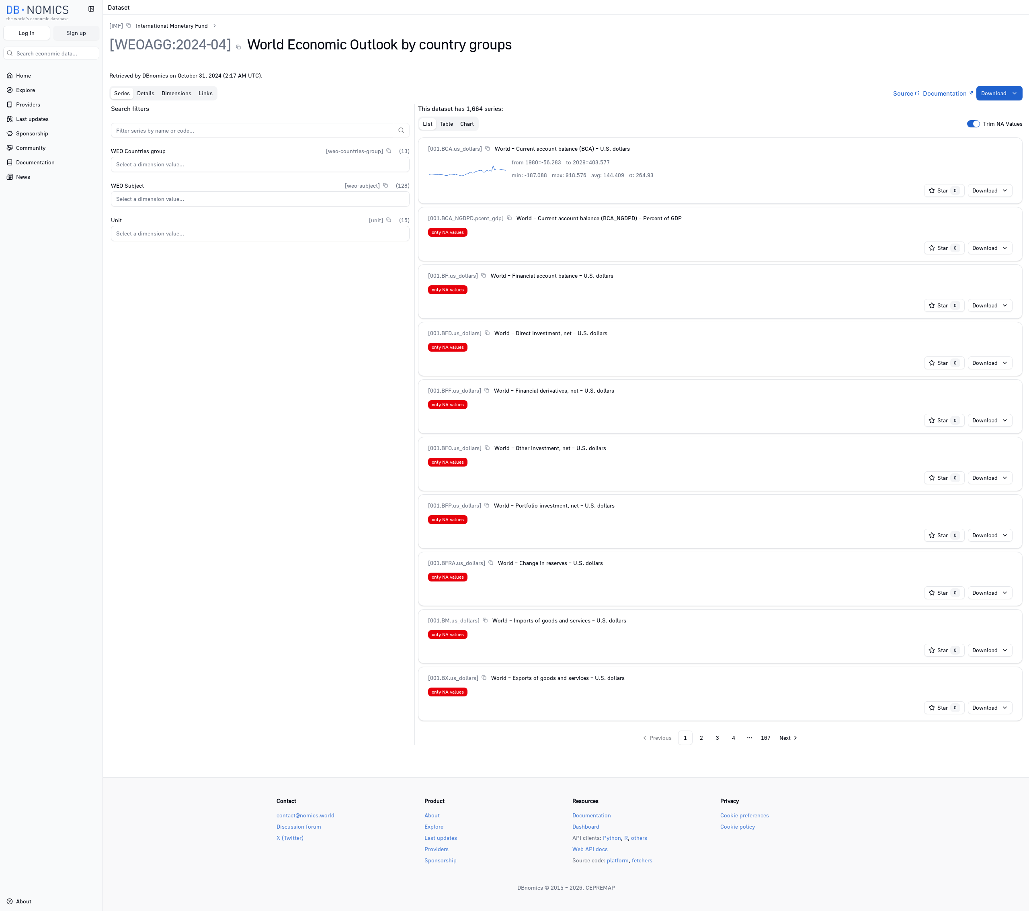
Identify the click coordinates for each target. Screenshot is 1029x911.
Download (993, 93)
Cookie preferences (744, 815)
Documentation (945, 93)
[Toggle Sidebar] (102, 455)
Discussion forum (299, 826)
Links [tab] (206, 93)
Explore (433, 826)
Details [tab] (145, 93)
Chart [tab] (467, 123)
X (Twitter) (290, 837)
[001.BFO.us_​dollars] (455, 447)
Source (903, 93)
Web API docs (590, 848)
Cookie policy (737, 826)
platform (618, 860)
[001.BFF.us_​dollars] (454, 390)
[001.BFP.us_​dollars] (454, 505)
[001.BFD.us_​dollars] (455, 333)
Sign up (76, 32)
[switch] (973, 123)
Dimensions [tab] (176, 93)
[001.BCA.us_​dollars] (455, 148)
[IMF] (116, 25)
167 (766, 737)
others (639, 837)
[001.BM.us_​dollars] (454, 620)
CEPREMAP (600, 887)
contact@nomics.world (305, 815)
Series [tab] (122, 93)
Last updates (440, 837)
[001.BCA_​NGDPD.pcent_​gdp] (466, 218)
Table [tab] (446, 123)
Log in (26, 32)
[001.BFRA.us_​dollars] (456, 562)
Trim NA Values (1003, 124)
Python (612, 837)
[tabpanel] (566, 424)
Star (947, 190)
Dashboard (585, 826)
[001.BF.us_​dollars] (453, 275)
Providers (436, 848)
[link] (158, 25)
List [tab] (428, 123)
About (432, 815)
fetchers (642, 860)
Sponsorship (440, 860)
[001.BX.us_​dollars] (453, 677)
